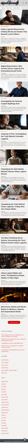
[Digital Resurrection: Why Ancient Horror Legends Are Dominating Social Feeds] (14, 54)
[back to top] (25, 440)
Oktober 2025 (4, 407)
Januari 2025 (4, 430)
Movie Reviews (4, 367)
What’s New (9, 7)
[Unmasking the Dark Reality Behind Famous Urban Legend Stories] (14, 157)
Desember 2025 (5, 402)
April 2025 (3, 423)
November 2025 (5, 404)
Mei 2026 (3, 389)
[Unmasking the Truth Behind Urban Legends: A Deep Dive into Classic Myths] (14, 192)
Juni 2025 (3, 417)
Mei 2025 (3, 420)
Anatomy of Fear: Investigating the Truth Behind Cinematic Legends (13, 136)
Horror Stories (16, 7)
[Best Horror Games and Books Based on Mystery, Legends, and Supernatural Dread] (14, 294)
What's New (4, 63)
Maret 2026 (4, 394)
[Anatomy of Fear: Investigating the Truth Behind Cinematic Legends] (14, 122)
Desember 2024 (5, 433)
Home (3, 7)
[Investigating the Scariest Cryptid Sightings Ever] (14, 89)
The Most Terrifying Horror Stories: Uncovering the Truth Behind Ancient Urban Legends (14, 240)
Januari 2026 (4, 399)
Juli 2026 (3, 384)
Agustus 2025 (4, 412)
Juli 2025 (3, 415)
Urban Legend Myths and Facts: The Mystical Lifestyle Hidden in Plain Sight (12, 275)
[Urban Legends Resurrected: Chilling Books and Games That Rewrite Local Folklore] (14, 17)
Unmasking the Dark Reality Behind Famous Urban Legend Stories (13, 171)
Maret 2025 (4, 425)
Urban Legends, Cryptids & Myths (9, 370)
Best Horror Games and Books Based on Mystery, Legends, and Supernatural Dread (13, 309)
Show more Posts (14, 322)
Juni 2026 (3, 386)
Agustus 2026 (4, 381)
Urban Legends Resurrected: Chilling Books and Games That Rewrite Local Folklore (14, 31)
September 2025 (5, 410)
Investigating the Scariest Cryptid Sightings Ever (12, 343)
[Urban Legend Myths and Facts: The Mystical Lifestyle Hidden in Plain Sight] (14, 261)
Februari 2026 (4, 397)
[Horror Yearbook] (10, 2)
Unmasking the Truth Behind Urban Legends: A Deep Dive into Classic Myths (13, 206)
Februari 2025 (4, 428)
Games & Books (5, 26)
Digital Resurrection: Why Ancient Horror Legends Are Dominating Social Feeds (12, 68)
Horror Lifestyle (5, 270)
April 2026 (3, 391)
